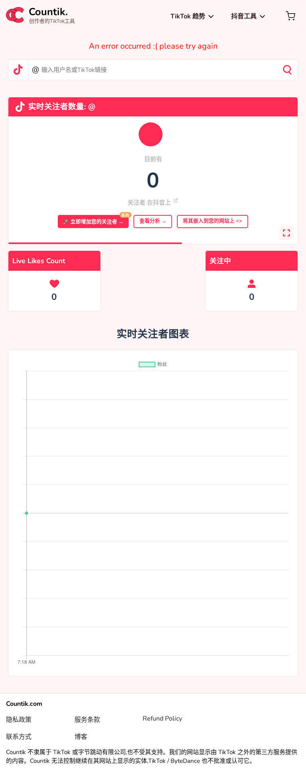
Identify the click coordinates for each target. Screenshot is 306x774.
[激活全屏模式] (286, 233)
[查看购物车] (290, 16)
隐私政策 (18, 719)
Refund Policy (162, 718)
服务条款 (87, 719)
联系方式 (18, 737)
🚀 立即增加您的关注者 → (96, 220)
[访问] (175, 200)
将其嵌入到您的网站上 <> (212, 221)
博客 (81, 737)
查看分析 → (153, 221)
